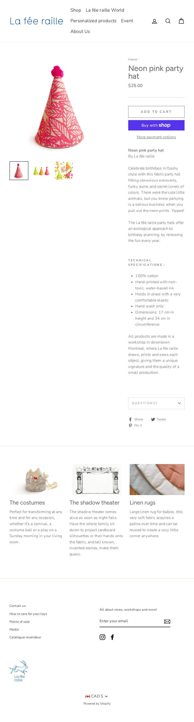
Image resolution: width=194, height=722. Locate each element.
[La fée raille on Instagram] (102, 637)
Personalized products (94, 21)
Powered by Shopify (97, 703)
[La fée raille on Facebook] (112, 637)
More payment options (156, 137)
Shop (76, 10)
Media (14, 629)
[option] (61, 106)
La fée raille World (105, 10)
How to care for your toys (28, 614)
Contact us (17, 606)
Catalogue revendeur (25, 637)
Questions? (145, 403)
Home (132, 59)
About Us (80, 31)
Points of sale (19, 621)
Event (127, 21)
